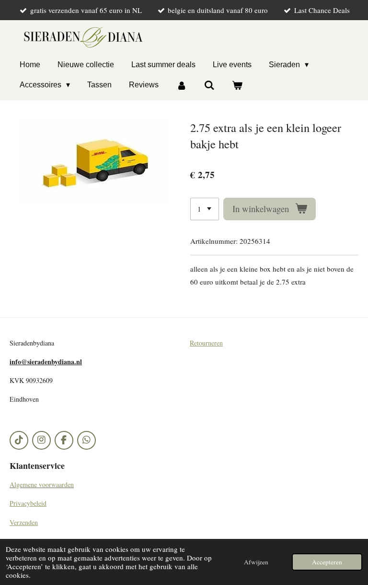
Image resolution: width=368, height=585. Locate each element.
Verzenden (24, 522)
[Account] (181, 85)
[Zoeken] (209, 85)
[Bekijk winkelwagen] (237, 85)
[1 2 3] (204, 209)
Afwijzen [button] (256, 562)
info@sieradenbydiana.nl (46, 362)
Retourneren (206, 342)
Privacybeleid (28, 503)
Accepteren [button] (327, 562)
